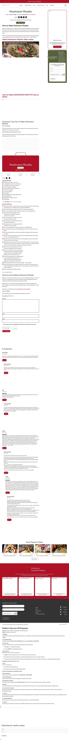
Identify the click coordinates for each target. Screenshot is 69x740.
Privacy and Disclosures (40, 613)
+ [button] (9, 178)
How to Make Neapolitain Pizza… (10, 555)
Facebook (65, 612)
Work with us (38, 610)
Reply (4, 360)
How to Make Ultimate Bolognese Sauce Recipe (59, 594)
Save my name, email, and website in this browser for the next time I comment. (19, 324)
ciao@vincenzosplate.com (11, 632)
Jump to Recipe (21, 22)
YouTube (65, 609)
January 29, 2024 (6, 365)
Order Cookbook (57, 47)
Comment (4, 298)
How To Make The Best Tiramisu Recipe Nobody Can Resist (10, 594)
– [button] (6, 178)
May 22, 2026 (4, 432)
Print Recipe (20, 168)
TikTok (65, 614)
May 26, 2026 (6, 453)
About (37, 607)
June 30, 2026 (7, 478)
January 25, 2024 (4, 354)
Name (3, 313)
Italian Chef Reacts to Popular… (43, 555)
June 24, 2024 (4, 391)
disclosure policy (28, 20)
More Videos (34, 559)
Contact (37, 612)
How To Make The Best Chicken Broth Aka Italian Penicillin (26, 594)
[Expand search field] (65, 5)
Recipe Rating (4, 296)
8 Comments (32, 14)
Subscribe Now (53, 78)
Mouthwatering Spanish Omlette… (59, 555)
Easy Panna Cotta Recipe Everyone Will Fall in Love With (42, 594)
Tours (37, 609)
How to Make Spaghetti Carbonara (26, 555)
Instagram (65, 607)
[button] (10, 548)
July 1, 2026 (9, 498)
